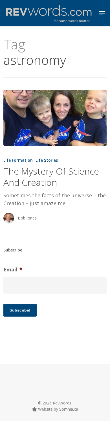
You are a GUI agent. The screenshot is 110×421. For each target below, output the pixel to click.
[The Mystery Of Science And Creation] (55, 118)
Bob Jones (27, 218)
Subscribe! (20, 310)
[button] (102, 13)
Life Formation (18, 160)
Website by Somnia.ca (57, 409)
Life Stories (47, 160)
